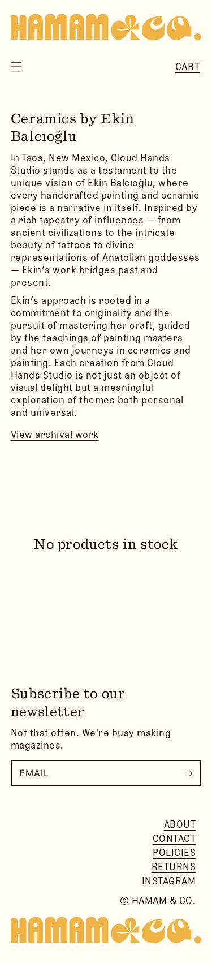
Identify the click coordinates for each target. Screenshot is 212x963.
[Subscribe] (188, 773)
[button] (16, 66)
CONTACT (174, 838)
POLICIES (174, 852)
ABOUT (180, 824)
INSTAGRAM (169, 881)
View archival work (55, 434)
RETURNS (174, 867)
